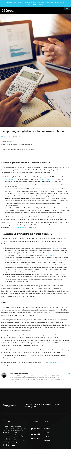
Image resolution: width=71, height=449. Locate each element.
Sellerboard (51, 255)
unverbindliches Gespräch (55, 362)
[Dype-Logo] (7, 9)
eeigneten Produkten (23, 227)
